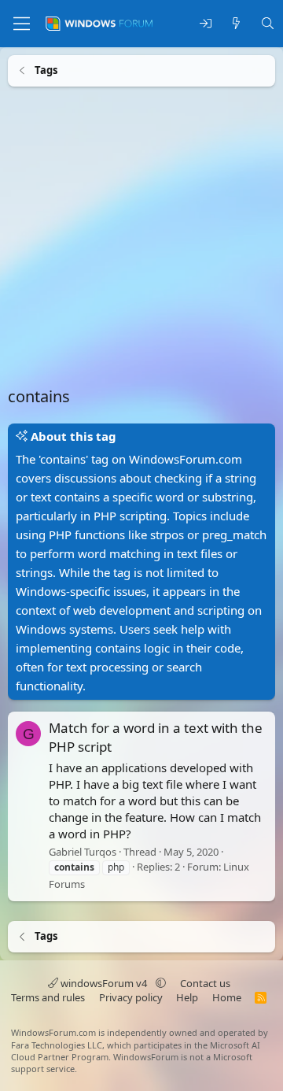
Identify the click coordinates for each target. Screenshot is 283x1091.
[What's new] (236, 24)
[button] (161, 983)
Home (226, 997)
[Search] (267, 24)
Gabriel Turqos (82, 852)
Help (187, 997)
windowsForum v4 (103, 983)
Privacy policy (131, 997)
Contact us (205, 983)
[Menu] (21, 24)
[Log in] (205, 24)
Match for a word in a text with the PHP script (156, 737)
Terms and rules (48, 997)
